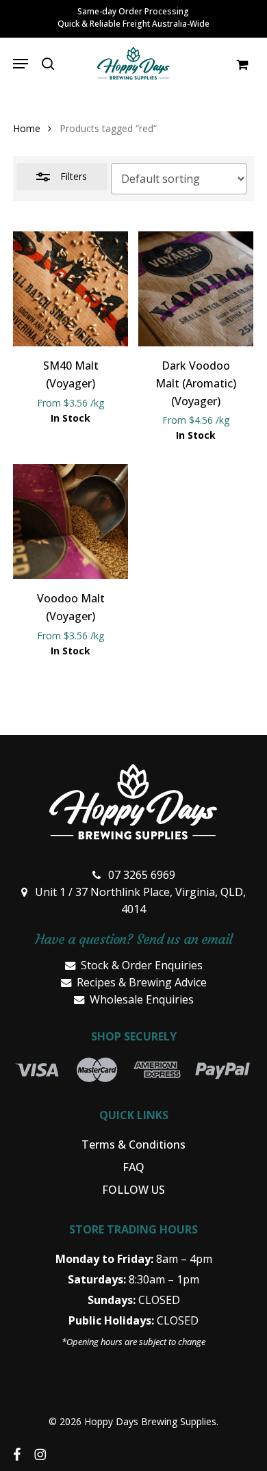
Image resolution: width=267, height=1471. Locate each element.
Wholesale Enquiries (142, 999)
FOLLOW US (133, 1189)
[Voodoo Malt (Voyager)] (70, 521)
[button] (20, 64)
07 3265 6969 (141, 874)
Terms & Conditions (133, 1144)
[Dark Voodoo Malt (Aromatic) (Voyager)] (195, 288)
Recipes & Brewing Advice (142, 982)
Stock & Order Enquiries (142, 965)
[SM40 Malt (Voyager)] (70, 288)
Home (26, 128)
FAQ (133, 1167)
